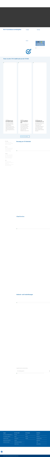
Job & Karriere (16, 438)
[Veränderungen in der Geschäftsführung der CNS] (40, 98)
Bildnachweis (38, 440)
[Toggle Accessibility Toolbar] (2, 451)
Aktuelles (15, 440)
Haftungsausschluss (39, 438)
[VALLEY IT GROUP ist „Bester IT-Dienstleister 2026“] (25, 98)
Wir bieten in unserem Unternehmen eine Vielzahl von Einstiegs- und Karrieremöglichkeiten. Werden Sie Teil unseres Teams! (9, 163)
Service (26, 434)
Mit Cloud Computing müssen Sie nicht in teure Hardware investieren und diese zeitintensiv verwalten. (9, 150)
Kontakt (15, 436)
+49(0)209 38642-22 (9, 434)
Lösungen (26, 438)
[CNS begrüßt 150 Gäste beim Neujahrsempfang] (10, 98)
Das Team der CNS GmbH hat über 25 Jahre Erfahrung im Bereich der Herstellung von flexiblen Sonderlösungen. (9, 156)
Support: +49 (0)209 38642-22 (25, 0)
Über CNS (15, 434)
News (5, 63)
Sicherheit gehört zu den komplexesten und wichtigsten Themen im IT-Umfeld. (9, 143)
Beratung (26, 436)
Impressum (38, 434)
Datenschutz (38, 436)
